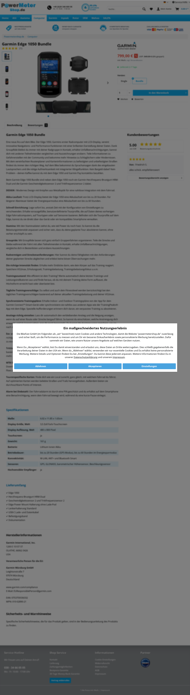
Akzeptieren (95, 366)
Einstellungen (149, 366)
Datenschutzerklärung (85, 357)
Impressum (119, 357)
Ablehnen (40, 366)
